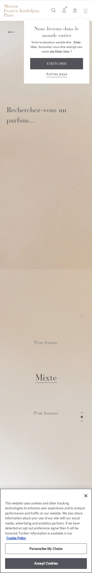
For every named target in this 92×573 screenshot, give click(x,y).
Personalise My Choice (46, 549)
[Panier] (74, 10)
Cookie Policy (16, 538)
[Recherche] (53, 10)
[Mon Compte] (64, 10)
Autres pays (56, 74)
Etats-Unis (56, 64)
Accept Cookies (46, 563)
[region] (46, 531)
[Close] (85, 495)
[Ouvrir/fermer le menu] (84, 11)
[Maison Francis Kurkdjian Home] (21, 10)
